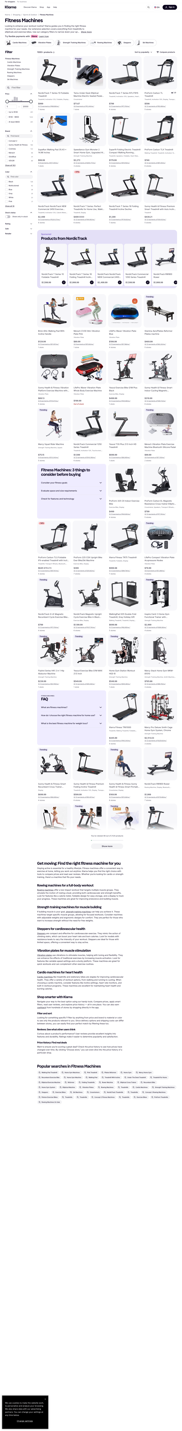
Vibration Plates (13, 66)
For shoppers (10, 2)
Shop (42, 7)
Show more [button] (107, 846)
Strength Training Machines (18, 69)
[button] (157, 7)
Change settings (25, 1421)
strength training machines (78, 911)
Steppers (11, 76)
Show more (86, 32)
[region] (25, 1412)
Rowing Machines (14, 72)
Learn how (44, 36)
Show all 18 (9, 206)
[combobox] (143, 52)
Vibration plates (44, 955)
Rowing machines (45, 890)
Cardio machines (45, 977)
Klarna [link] (7, 15)
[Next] (171, 264)
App (48, 7)
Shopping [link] (16, 15)
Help (55, 7)
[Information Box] (53, 52)
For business (22, 2)
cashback (41, 1007)
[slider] (7, 101)
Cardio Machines (14, 62)
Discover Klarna (30, 7)
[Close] (45, 1399)
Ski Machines (12, 79)
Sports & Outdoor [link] (30, 15)
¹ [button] (48, 106)
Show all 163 (10, 165)
